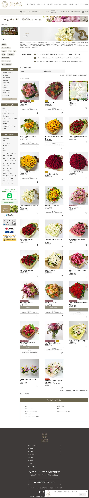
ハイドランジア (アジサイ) (9, 153)
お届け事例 (49, 4)
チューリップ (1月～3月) (9, 158)
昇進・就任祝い (6, 77)
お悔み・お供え (6, 92)
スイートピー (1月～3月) (9, 163)
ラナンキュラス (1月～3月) (9, 160)
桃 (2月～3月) (6, 170)
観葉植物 (5, 123)
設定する (82, 494)
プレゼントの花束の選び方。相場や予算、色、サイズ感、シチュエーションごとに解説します (58, 54)
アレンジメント (6, 111)
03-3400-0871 (37, 472)
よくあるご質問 (45, 11)
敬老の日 (4, 44)
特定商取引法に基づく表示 (56, 488)
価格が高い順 (84, 75)
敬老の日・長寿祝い (8, 72)
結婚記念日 (5, 80)
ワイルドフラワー (6, 47)
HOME (2, 24)
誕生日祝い (5, 75)
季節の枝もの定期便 (6, 64)
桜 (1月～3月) (6, 165)
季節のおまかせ (5, 57)
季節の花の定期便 (6, 61)
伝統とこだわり (41, 4)
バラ (10, 51)
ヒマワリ (4, 51)
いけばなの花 (6, 95)
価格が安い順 (76, 75)
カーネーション (6, 143)
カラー (4, 150)
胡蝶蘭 (3, 54)
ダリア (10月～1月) (7, 155)
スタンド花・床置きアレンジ (10, 118)
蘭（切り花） (6, 145)
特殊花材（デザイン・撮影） (10, 126)
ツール (4, 128)
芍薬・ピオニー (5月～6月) (9, 175)
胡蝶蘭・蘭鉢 (6, 121)
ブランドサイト (84, 4)
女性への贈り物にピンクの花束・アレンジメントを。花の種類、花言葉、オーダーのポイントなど (59, 61)
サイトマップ (35, 488)
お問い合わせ (75, 12)
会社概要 (30, 457)
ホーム (28, 488)
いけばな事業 (57, 4)
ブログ (76, 4)
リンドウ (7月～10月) (8, 180)
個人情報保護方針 (44, 488)
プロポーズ (5, 85)
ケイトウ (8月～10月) (8, 183)
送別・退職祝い (6, 90)
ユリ (15, 51)
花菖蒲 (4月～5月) (7, 173)
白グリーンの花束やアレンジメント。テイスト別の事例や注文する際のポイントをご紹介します (58, 58)
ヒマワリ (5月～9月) (8, 178)
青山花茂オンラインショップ (44, 482)
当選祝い (5, 87)
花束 (4, 108)
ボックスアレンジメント (9, 113)
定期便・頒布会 (6, 82)
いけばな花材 (11, 54)
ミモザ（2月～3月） (8, 168)
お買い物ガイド (35, 11)
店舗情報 (71, 4)
